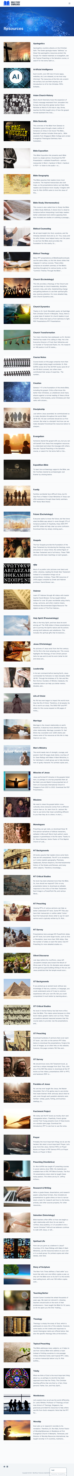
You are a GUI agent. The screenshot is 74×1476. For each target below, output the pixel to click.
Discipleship (39, 409)
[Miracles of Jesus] (17, 781)
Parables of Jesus (41, 1084)
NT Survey (38, 929)
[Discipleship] (17, 418)
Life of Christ (39, 696)
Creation (37, 383)
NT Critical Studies (42, 876)
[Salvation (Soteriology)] (17, 1222)
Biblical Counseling (42, 229)
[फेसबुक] (4, 1466)
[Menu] (69, 3)
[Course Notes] (17, 366)
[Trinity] (17, 1378)
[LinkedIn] (7, 1466)
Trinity (36, 1371)
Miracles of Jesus (41, 772)
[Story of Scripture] (17, 1274)
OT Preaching (39, 1033)
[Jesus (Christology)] (17, 651)
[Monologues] (17, 833)
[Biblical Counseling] (17, 236)
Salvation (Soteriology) (44, 1215)
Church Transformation (44, 332)
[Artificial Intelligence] (17, 78)
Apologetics (39, 43)
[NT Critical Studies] (17, 885)
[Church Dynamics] (17, 314)
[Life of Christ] (17, 703)
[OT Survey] (17, 1067)
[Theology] (17, 1326)
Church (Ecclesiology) (43, 279)
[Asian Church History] (17, 104)
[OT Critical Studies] (17, 1015)
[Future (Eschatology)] (17, 522)
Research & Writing (42, 1188)
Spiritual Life (39, 1241)
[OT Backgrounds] (17, 989)
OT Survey (38, 1059)
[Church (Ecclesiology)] (17, 288)
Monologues (39, 824)
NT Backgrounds (41, 850)
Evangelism (38, 436)
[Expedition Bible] (17, 470)
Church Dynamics (41, 306)
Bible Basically (40, 121)
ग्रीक (35, 565)
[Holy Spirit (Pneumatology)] (17, 625)
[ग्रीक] (17, 573)
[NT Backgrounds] (17, 859)
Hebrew (37, 591)
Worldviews (38, 1395)
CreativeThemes (48, 1473)
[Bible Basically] (17, 131)
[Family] (17, 496)
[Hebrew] (17, 600)
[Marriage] (17, 729)
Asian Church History (43, 95)
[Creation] (17, 392)
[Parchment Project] (17, 1119)
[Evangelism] (17, 444)
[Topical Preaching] (17, 1352)
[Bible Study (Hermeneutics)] (17, 210)
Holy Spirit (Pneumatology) (46, 618)
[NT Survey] (17, 937)
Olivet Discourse (41, 955)
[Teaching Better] (17, 1300)
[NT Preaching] (17, 911)
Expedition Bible (40, 465)
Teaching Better (40, 1293)
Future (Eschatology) (43, 514)
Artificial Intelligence (43, 69)
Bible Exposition (40, 151)
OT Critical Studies (42, 1006)
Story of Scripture (41, 1267)
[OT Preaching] (17, 1041)
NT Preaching (39, 903)
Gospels (37, 540)
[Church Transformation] (17, 340)
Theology (37, 1319)
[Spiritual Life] (17, 1248)
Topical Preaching (41, 1344)
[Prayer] (17, 1145)
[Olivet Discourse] (17, 963)
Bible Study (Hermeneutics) (46, 203)
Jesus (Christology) (42, 644)
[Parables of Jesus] (17, 1093)
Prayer (36, 1137)
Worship (37, 1421)
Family (36, 489)
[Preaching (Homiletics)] (17, 1171)
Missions (37, 800)
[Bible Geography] (17, 184)
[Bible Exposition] (17, 158)
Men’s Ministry (40, 748)
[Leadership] (17, 677)
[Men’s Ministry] (17, 755)
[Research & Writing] (17, 1197)
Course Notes (39, 357)
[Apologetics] (17, 52)
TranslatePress (62, 1474)
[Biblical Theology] (17, 262)
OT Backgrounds (41, 981)
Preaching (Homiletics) (44, 1162)
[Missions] (17, 807)
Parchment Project (42, 1111)
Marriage (37, 721)
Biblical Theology (41, 253)
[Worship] (17, 1430)
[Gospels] (17, 548)
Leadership (38, 669)
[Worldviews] (17, 1404)
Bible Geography (41, 175)
